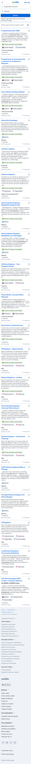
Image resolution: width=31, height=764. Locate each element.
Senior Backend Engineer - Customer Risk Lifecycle (11, 407)
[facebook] (3, 742)
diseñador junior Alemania (8, 654)
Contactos (4, 701)
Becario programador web (8, 633)
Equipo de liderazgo (7, 698)
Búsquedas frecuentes (8, 618)
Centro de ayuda (6, 706)
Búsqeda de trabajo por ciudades (10, 672)
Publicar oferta (5, 719)
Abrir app (27, 2)
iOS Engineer (6, 522)
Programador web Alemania (8, 624)
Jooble (12, 760)
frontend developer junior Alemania (10, 658)
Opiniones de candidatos (8, 729)
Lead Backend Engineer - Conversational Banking (10, 552)
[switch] (28, 25)
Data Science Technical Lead (12, 325)
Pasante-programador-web (8, 629)
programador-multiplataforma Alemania (11, 651)
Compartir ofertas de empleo (9, 716)
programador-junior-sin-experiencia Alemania (12, 645)
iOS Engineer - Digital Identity (12, 349)
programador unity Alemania (8, 649)
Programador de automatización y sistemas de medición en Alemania (13, 61)
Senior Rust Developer (9, 120)
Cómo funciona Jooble (7, 696)
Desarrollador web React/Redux (13, 92)
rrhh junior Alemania (6, 661)
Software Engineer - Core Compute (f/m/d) (10, 265)
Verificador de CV (6, 736)
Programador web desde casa (9, 631)
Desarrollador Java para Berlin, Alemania (12, 296)
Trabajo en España (6, 709)
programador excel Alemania (8, 663)
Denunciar (27, 54)
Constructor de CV (6, 734)
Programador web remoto (7, 626)
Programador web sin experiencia (9, 636)
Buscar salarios (5, 731)
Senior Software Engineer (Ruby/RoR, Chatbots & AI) (10, 204)
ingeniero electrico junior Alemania (10, 656)
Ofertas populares (6, 670)
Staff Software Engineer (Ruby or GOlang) (13, 468)
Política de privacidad (7, 754)
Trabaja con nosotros (7, 704)
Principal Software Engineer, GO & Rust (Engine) (13, 496)
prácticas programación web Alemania (11, 642)
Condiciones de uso (7, 750)
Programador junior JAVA (10, 31)
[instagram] (7, 742)
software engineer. (8, 149)
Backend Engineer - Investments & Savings (13, 437)
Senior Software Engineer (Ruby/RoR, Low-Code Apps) (11, 235)
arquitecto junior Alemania (8, 647)
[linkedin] (15, 742)
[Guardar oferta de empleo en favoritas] (29, 31)
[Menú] (2, 2)
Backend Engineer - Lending (11, 377)
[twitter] (11, 742)
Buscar (15, 15)
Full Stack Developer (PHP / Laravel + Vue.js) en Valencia (11, 580)
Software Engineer (8, 174)
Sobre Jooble (5, 693)
